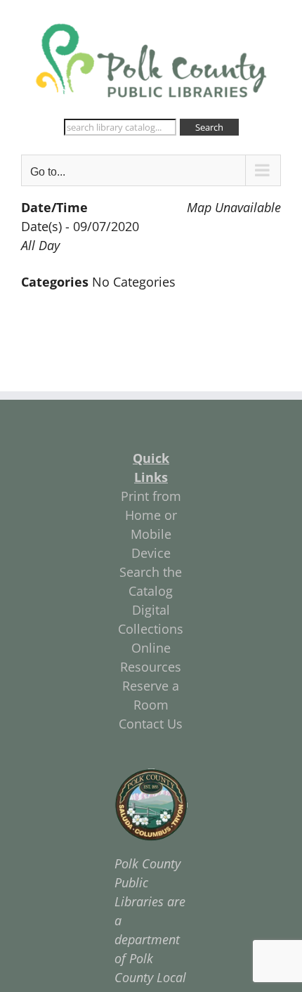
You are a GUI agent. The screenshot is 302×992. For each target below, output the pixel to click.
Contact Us (151, 723)
